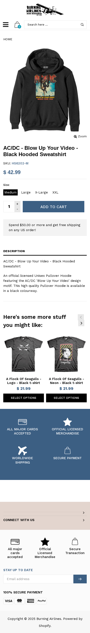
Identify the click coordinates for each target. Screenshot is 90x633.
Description (14, 251)
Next (81, 323)
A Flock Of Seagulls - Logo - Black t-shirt (23, 381)
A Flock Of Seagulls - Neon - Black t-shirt (66, 381)
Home (7, 39)
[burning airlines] (45, 9)
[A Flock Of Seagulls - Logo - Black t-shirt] (23, 354)
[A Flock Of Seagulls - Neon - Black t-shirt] (66, 354)
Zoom (82, 136)
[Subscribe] (80, 579)
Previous (81, 317)
